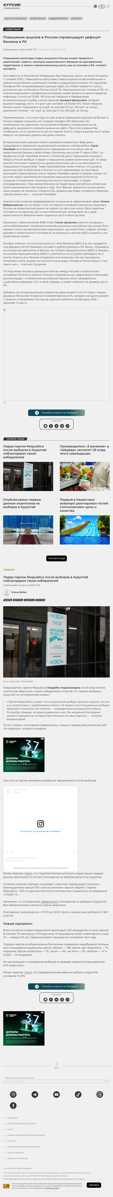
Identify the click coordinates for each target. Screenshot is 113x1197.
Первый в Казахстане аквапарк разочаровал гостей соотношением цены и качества (84, 505)
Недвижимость (58, 18)
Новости (9, 569)
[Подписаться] (108, 1081)
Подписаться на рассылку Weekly (19, 1078)
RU (101, 6)
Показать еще (56, 558)
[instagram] (13, 1094)
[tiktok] (78, 1094)
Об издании (12, 1118)
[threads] (99, 1094)
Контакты (11, 1141)
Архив (9, 1129)
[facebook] (13, 1105)
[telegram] (35, 1094)
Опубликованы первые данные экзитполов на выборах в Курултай (22, 503)
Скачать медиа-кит (15, 1153)
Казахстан (29, 600)
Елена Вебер (19, 592)
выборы (7, 600)
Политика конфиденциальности (21, 1124)
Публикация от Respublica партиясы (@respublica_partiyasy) (40, 867)
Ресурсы (76, 18)
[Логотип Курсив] (12, 4)
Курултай (40, 600)
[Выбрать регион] (95, 6)
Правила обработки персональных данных (26, 1135)
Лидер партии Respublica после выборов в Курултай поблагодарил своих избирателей (24, 451)
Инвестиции (38, 18)
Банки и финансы (16, 18)
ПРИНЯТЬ (94, 1185)
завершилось (49, 901)
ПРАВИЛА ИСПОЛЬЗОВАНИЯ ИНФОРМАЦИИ (23, 1147)
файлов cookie (52, 1188)
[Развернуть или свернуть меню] (108, 6)
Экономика (12, 8)
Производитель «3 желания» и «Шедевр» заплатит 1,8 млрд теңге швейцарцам (84, 450)
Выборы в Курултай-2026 (17, 1158)
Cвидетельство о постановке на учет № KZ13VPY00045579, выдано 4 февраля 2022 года (35, 1176)
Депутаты (18, 600)
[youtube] (56, 1094)
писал (28, 873)
